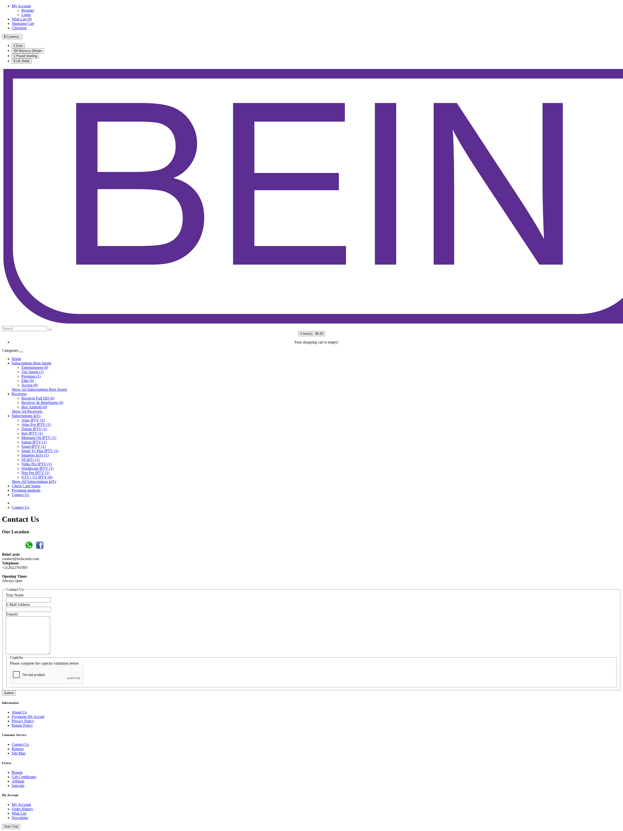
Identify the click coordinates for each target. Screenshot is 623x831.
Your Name (15, 595)
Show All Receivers (27, 411)
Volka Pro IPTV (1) (36, 464)
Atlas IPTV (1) (33, 420)
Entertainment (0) (34, 367)
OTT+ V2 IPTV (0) (36, 477)
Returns (18, 749)
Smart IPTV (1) (33, 446)
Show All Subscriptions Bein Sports (39, 389)
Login (26, 15)
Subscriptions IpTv (26, 416)
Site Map (19, 753)
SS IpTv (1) (30, 460)
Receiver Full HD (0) (37, 398)
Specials (18, 785)
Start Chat (11, 826)
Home (16, 359)
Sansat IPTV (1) (33, 442)
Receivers (19, 394)
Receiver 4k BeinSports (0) (42, 403)
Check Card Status (26, 486)
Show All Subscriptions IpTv (34, 481)
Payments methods (26, 490)
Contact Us (20, 495)
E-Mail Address (18, 604)
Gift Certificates (24, 777)
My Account (21, 804)
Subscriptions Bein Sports (31, 363)
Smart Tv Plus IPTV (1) (39, 451)
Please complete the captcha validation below (44, 663)
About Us (19, 712)
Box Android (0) (34, 407)
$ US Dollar (22, 61)
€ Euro (18, 46)
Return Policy (22, 725)
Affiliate (18, 781)
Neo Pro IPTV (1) (35, 473)
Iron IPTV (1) (32, 433)
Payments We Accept (28, 717)
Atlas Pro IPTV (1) (36, 424)
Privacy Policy (23, 721)
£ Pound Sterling (25, 56)
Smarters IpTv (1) (35, 455)
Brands (17, 772)
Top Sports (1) (32, 372)
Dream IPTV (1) (34, 429)
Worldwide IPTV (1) (37, 468)
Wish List (19, 813)
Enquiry (12, 614)
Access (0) (29, 385)
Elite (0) (27, 381)
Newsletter (20, 818)
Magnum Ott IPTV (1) (38, 438)
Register (27, 10)
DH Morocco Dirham (28, 51)
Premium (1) (31, 376)
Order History (22, 809)
